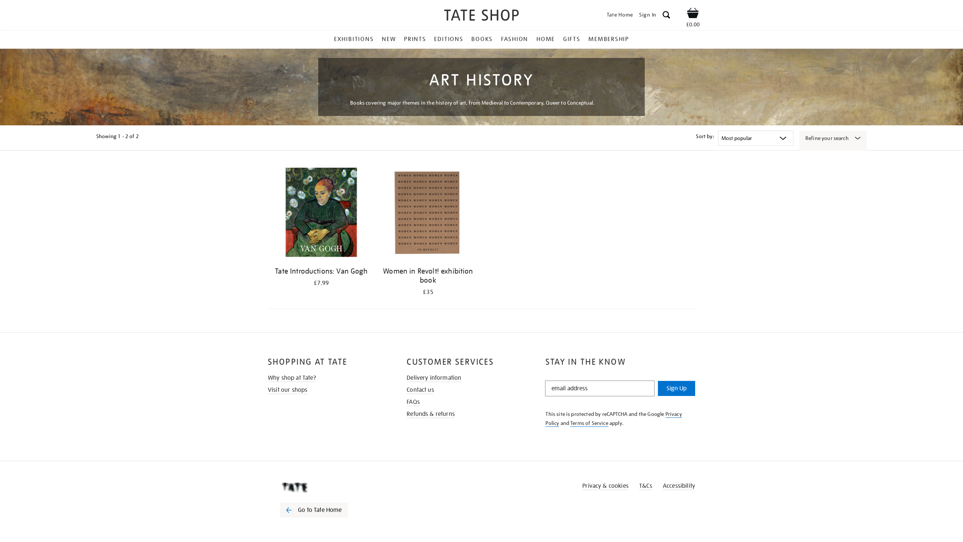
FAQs (413, 402)
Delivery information (434, 378)
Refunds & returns (431, 414)
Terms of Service (589, 423)
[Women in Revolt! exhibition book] (428, 213)
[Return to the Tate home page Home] (481, 16)
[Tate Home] (327, 487)
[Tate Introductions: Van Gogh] (321, 213)
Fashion (514, 39)
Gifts (571, 39)
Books (482, 39)
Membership (608, 39)
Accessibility (679, 486)
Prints (415, 39)
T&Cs (645, 486)
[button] (666, 16)
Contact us (420, 390)
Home (545, 39)
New (389, 39)
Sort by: (705, 136)
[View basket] (693, 14)
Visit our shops (287, 390)
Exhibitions (354, 39)
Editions (448, 39)
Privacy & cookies (605, 486)
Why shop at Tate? (292, 378)
